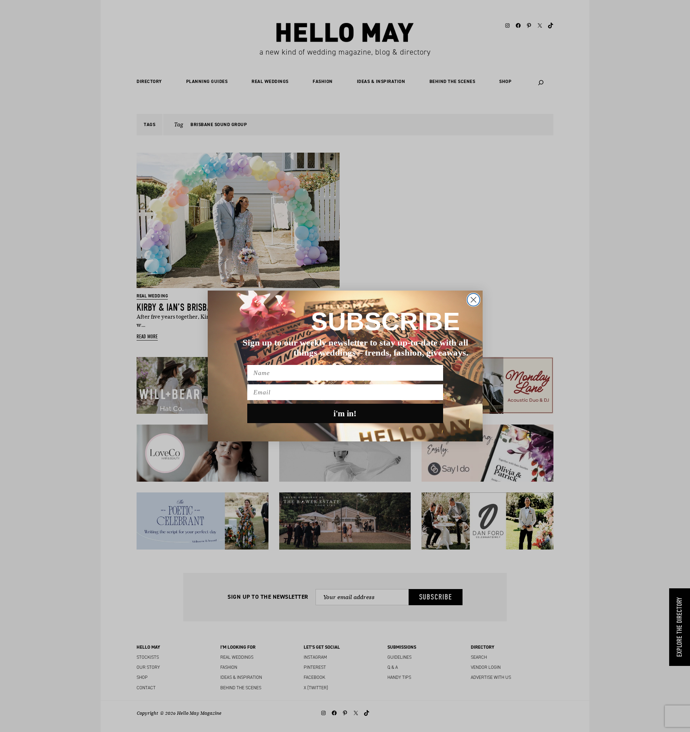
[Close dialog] (473, 299)
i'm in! (345, 413)
